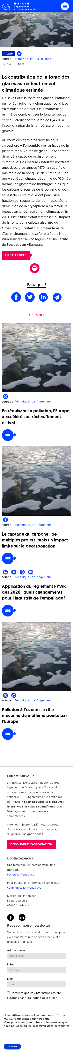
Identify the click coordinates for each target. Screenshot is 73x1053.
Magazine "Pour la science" (33, 59)
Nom (10, 978)
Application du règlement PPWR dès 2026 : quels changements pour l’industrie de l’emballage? (34, 592)
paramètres (62, 1026)
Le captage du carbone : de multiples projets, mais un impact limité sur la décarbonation (35, 540)
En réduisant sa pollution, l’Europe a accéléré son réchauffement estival (35, 416)
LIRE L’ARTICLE (15, 255)
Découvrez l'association (31, 844)
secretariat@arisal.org (21, 874)
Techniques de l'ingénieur (33, 401)
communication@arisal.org (24, 887)
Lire (8, 435)
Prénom (12, 964)
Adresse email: (16, 950)
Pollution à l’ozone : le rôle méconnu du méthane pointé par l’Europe (34, 715)
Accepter (12, 1046)
